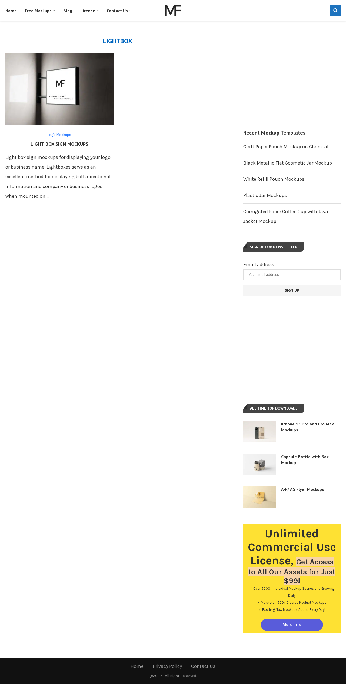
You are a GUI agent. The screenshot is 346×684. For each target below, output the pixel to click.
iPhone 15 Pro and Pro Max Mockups (307, 426)
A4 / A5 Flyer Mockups (302, 489)
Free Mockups (38, 10)
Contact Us (117, 10)
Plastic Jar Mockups (265, 195)
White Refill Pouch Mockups (273, 179)
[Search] (335, 10)
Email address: (259, 264)
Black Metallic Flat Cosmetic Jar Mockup (287, 163)
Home (11, 10)
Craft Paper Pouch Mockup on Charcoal (285, 147)
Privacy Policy (167, 666)
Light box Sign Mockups (59, 144)
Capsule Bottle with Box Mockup (305, 459)
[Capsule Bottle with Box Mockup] (259, 464)
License (87, 10)
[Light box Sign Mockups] (59, 89)
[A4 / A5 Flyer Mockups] (259, 497)
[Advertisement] (292, 75)
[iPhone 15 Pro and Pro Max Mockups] (259, 431)
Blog (67, 10)
